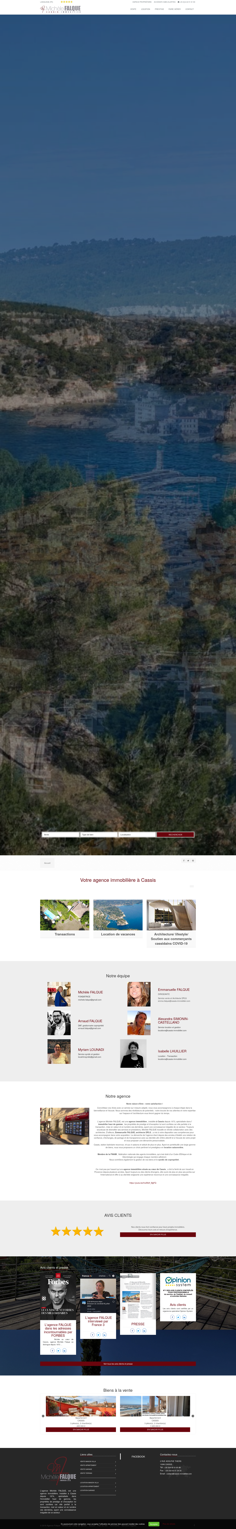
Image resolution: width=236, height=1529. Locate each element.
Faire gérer (175, 9)
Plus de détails (169, 1523)
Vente (133, 9)
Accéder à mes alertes (164, 2)
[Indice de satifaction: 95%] (67, 1)
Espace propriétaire (142, 2)
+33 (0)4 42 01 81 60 (187, 2)
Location (145, 9)
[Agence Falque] (60, 9)
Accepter (154, 1524)
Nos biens (109, 771)
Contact (127, 771)
